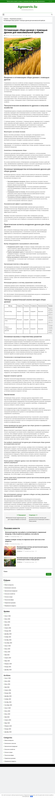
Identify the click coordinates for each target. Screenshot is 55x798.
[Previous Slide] (49, 1)
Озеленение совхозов (10, 587)
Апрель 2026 (8, 628)
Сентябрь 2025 (8, 643)
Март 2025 (7, 660)
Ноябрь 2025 (8, 637)
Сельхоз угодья (8, 597)
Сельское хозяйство (10, 593)
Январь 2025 (8, 666)
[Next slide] (51, 1)
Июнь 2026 (7, 622)
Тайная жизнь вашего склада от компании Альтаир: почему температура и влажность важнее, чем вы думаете (26, 1)
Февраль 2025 (8, 663)
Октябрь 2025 (8, 640)
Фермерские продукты (10, 605)
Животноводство (9, 585)
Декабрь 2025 (8, 634)
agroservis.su (27, 7)
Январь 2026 (8, 631)
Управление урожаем (10, 26)
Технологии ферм (9, 599)
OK (31, 796)
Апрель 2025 (8, 657)
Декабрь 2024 (8, 669)
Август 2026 (8, 616)
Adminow (8, 35)
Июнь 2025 (7, 651)
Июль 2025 (7, 648)
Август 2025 (8, 645)
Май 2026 (7, 625)
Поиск (5, 571)
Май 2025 (7, 654)
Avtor (7, 536)
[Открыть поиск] (51, 14)
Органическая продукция (11, 591)
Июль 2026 (7, 619)
